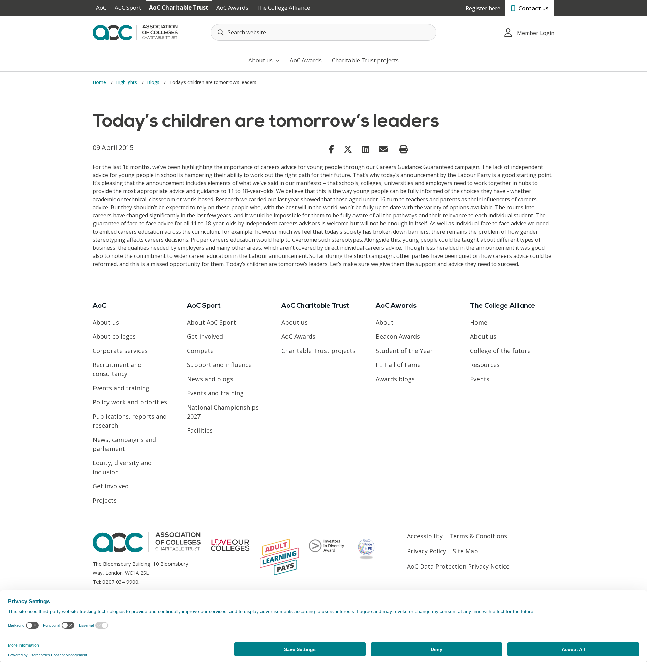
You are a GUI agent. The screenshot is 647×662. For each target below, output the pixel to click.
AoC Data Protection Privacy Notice (458, 566)
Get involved (111, 486)
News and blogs (210, 379)
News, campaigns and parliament (124, 444)
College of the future (500, 351)
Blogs (154, 82)
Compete (200, 351)
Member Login (535, 33)
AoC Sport (128, 7)
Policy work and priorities (130, 402)
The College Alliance (283, 7)
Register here (483, 8)
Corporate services (120, 351)
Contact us (533, 8)
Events (479, 379)
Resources (485, 365)
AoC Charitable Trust (178, 7)
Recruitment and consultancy (117, 369)
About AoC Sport (211, 322)
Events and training (121, 388)
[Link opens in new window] (331, 149)
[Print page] (403, 149)
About (385, 322)
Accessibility (425, 536)
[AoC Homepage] (135, 32)
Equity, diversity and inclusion (122, 467)
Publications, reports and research (130, 420)
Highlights (127, 82)
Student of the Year (404, 351)
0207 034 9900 (120, 581)
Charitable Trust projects (365, 60)
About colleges (114, 336)
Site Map (465, 551)
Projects (105, 500)
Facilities (200, 430)
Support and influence (219, 365)
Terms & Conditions (478, 536)
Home (100, 82)
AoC (101, 7)
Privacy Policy (426, 551)
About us (261, 60)
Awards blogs (395, 379)
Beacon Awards (398, 336)
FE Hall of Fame (398, 365)
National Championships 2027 (223, 411)
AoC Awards (232, 7)
